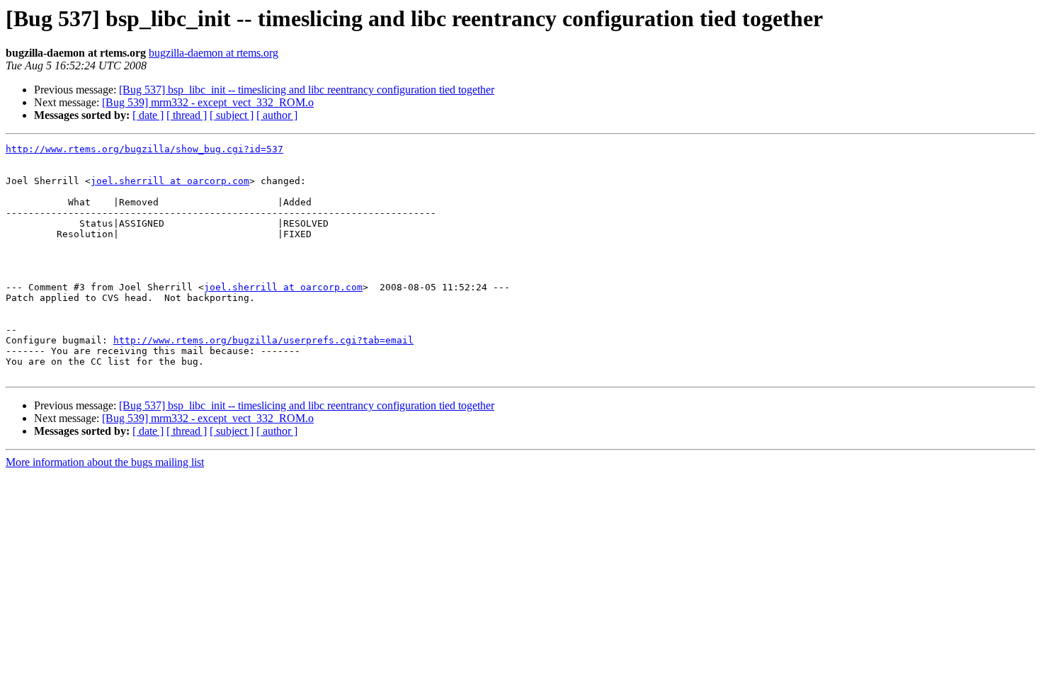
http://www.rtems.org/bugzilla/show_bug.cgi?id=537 (144, 149)
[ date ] (148, 115)
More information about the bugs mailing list (105, 462)
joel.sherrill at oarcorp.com (170, 181)
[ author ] (276, 115)
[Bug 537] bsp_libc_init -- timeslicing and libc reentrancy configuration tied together (306, 90)
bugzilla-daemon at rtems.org (213, 53)
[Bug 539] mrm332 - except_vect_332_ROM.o (208, 102)
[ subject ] (232, 115)
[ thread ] (186, 115)
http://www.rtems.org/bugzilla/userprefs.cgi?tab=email (263, 340)
